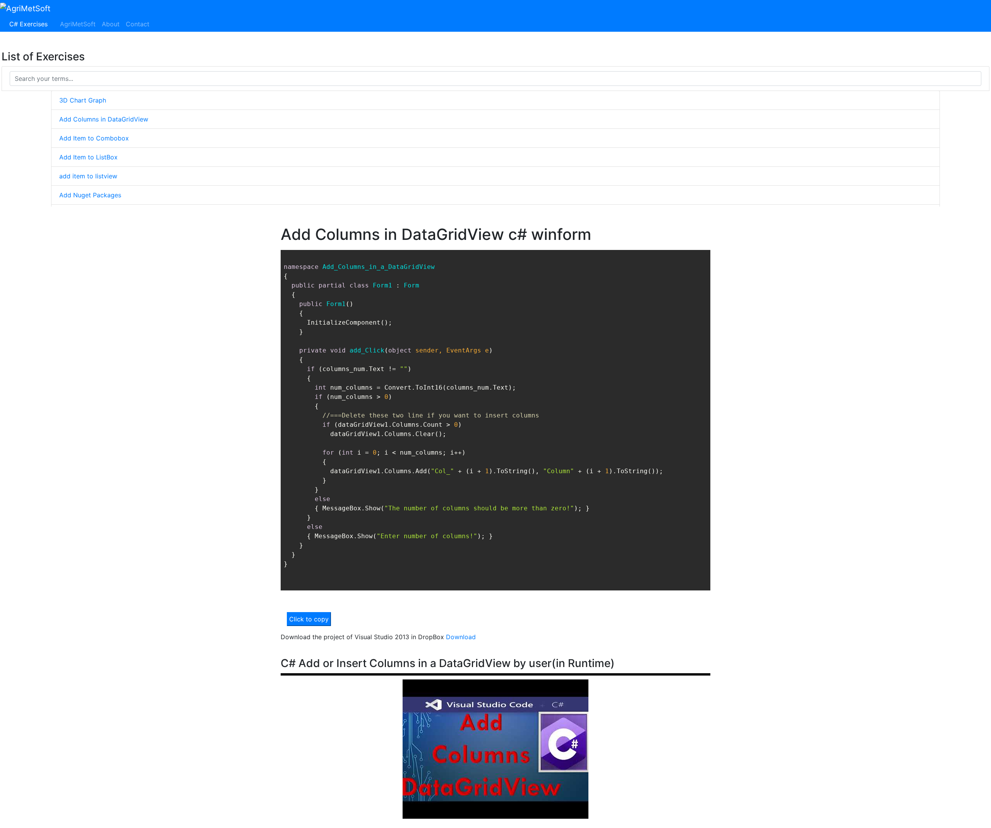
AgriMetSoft (78, 24)
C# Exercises (30, 24)
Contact (137, 24)
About (111, 24)
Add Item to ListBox (88, 157)
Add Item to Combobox (94, 138)
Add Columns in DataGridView (103, 119)
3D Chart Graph (82, 100)
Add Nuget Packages (90, 195)
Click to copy (309, 619)
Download (461, 637)
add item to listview (88, 176)
